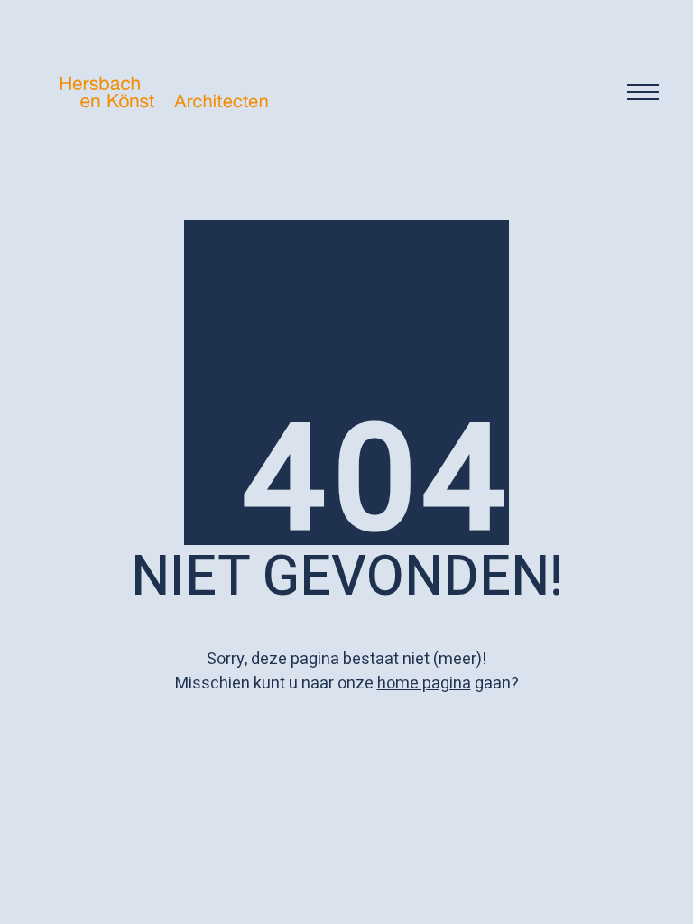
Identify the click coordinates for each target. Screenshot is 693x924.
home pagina (424, 683)
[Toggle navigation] (643, 92)
